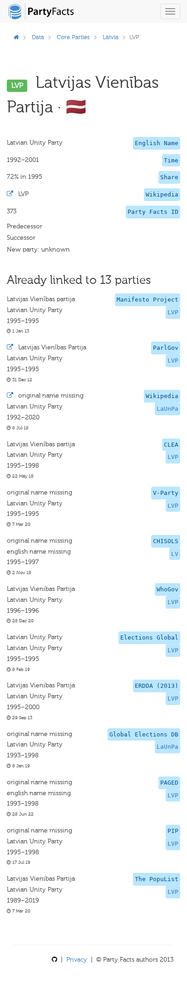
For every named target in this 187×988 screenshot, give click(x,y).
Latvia (110, 37)
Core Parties (73, 37)
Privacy (76, 959)
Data (38, 37)
